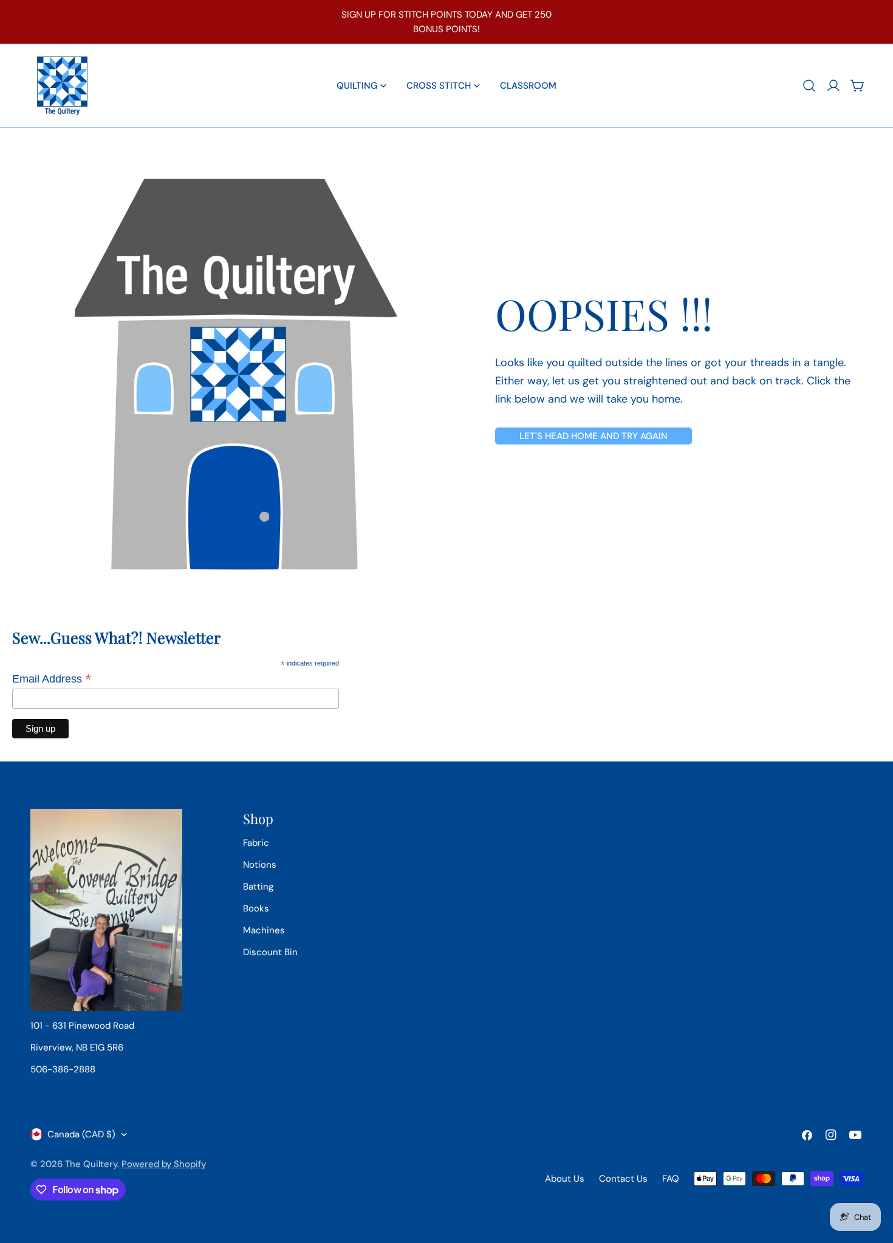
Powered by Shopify (163, 1164)
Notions (259, 865)
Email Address (52, 679)
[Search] (809, 85)
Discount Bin (270, 952)
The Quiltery (91, 1164)
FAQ (670, 1179)
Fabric (256, 843)
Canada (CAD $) (81, 1134)
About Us (564, 1179)
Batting (258, 886)
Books (256, 908)
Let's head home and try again (593, 436)
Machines (264, 930)
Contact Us (623, 1179)
